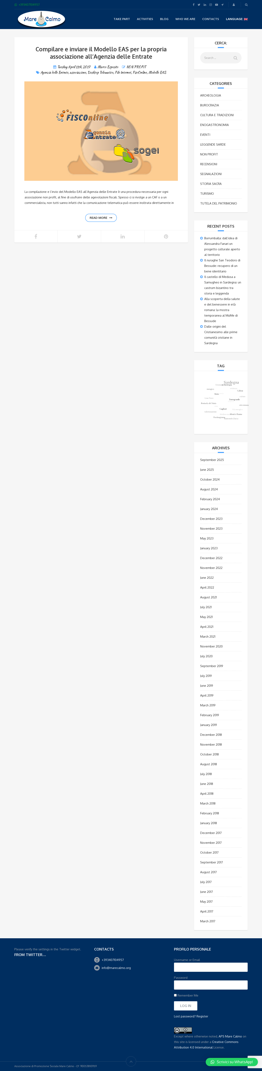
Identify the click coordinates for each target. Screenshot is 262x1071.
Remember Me (187, 995)
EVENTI (205, 135)
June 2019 (206, 686)
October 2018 (209, 754)
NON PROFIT (136, 67)
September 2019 (211, 666)
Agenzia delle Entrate (54, 72)
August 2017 (208, 872)
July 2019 (206, 676)
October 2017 (209, 852)
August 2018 (208, 764)
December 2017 (211, 833)
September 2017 (211, 862)
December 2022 (211, 558)
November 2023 (211, 528)
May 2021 (206, 617)
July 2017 (206, 882)
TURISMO (207, 194)
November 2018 (211, 744)
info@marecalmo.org (116, 968)
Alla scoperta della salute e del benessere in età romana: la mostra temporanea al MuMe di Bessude (222, 310)
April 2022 (207, 587)
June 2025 (207, 470)
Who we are (185, 19)
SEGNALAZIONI (211, 174)
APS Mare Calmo (230, 1036)
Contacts (210, 19)
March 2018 (208, 803)
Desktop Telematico (100, 72)
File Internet (123, 72)
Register (202, 1016)
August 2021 (208, 597)
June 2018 (206, 784)
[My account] (234, 4)
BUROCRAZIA (209, 105)
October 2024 (210, 479)
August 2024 (209, 489)
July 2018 (206, 774)
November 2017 (211, 843)
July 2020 (206, 656)
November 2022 (211, 568)
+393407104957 (113, 960)
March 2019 (208, 705)
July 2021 (206, 607)
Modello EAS (157, 72)
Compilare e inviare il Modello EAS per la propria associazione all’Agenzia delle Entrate (101, 52)
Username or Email (187, 960)
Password (180, 978)
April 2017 (206, 911)
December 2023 (211, 519)
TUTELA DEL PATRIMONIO (218, 203)
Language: (235, 19)
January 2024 (209, 509)
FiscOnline (140, 72)
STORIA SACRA (211, 184)
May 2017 (206, 902)
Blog (164, 19)
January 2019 (208, 725)
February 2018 (209, 813)
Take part (122, 19)
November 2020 (211, 646)
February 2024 (210, 499)
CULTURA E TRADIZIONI (217, 115)
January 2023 (209, 548)
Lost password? (185, 1016)
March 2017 (207, 921)
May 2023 (206, 538)
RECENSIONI (208, 164)
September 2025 (212, 460)
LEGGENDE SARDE (213, 144)
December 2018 (211, 735)
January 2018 (208, 823)
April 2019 (206, 695)
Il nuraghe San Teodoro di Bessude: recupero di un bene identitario (222, 265)
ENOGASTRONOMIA (214, 125)
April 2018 (206, 794)
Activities (145, 19)
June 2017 (206, 892)
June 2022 (207, 578)
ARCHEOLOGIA (210, 95)
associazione (78, 72)
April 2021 (206, 627)
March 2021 (207, 636)
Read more (98, 218)
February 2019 (209, 715)
